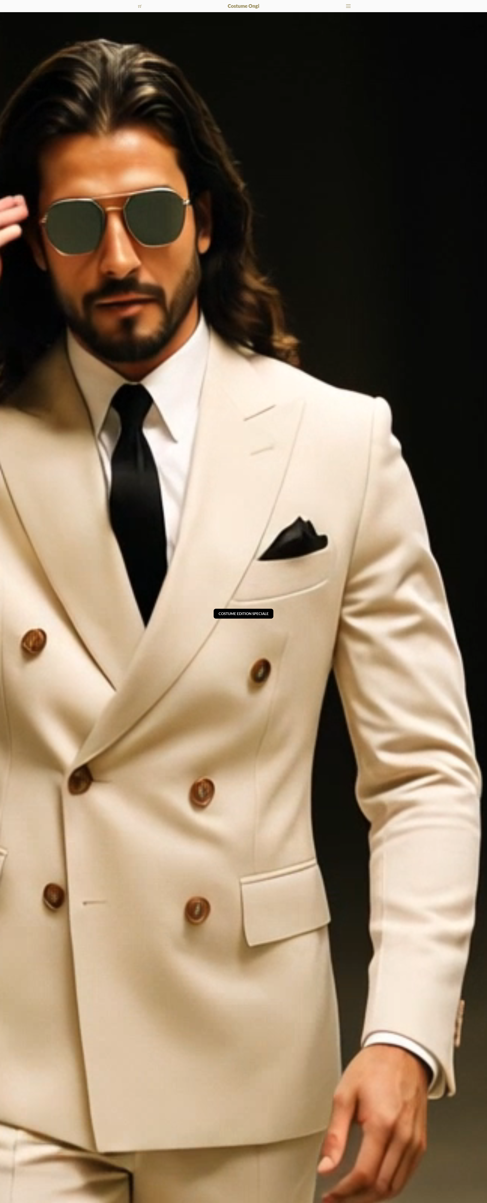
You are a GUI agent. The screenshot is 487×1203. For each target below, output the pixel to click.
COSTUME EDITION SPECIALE (244, 613)
